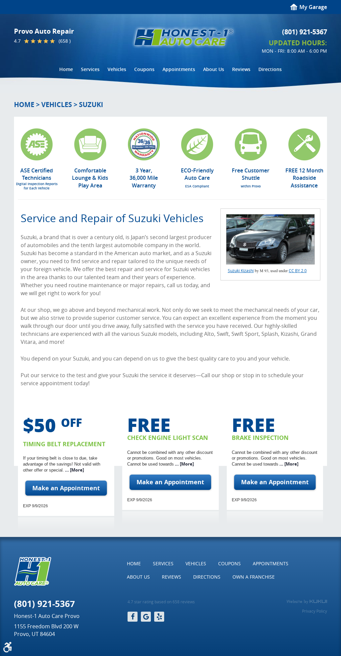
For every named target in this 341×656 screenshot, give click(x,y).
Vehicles (117, 69)
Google (146, 617)
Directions (270, 69)
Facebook (133, 617)
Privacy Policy (314, 611)
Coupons (144, 69)
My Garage (313, 7)
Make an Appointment (66, 488)
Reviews (241, 69)
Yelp (159, 617)
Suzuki (91, 104)
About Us (213, 69)
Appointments (179, 69)
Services (90, 69)
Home (66, 69)
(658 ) (65, 41)
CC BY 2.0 (298, 270)
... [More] (74, 470)
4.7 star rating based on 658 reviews (161, 602)
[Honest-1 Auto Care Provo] (184, 37)
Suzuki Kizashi (241, 270)
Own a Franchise (253, 577)
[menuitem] (66, 69)
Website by (306, 601)
